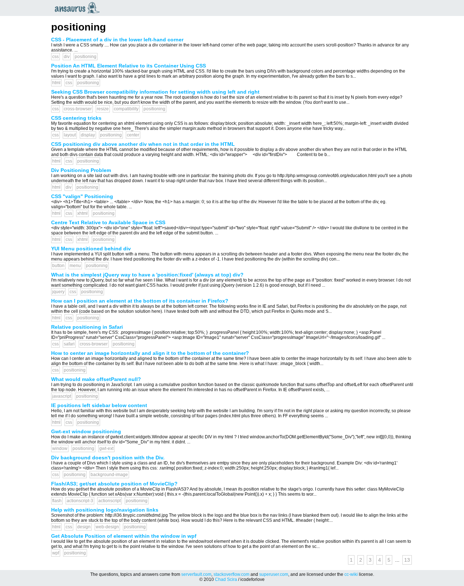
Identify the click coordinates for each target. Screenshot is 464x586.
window (59, 448)
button (58, 265)
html (56, 82)
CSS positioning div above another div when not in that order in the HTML (143, 144)
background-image (109, 474)
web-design (107, 526)
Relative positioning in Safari (87, 327)
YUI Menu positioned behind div (91, 248)
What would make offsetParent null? (96, 379)
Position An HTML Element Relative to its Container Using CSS (128, 66)
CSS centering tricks (76, 118)
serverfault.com (196, 574)
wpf (55, 553)
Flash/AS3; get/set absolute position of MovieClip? (114, 484)
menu (75, 265)
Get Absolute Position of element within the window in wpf (123, 536)
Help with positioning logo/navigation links (104, 510)
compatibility (126, 108)
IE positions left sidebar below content (99, 405)
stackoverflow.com (231, 574)
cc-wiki (351, 574)
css (55, 56)
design (84, 526)
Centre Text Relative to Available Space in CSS (108, 222)
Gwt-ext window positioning (86, 431)
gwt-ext (106, 448)
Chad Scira (226, 579)
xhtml (82, 213)
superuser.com (273, 574)
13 (407, 560)
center (133, 135)
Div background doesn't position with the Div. (108, 457)
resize (103, 108)
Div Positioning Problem (81, 170)
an (79, 7)
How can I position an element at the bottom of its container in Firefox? (139, 301)
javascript (61, 396)
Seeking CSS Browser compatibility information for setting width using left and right (155, 92)
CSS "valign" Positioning (82, 196)
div (67, 56)
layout (70, 135)
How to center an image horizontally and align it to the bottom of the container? (150, 353)
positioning (85, 56)
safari (69, 344)
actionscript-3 (80, 500)
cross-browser (78, 108)
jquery (58, 291)
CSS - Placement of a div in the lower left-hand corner (117, 39)
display (88, 135)
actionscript (109, 500)
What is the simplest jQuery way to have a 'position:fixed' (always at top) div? (147, 275)
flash (57, 500)
